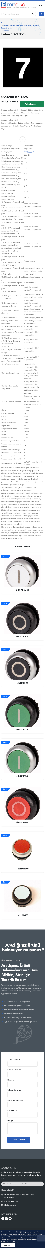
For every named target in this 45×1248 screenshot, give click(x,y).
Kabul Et (7, 1245)
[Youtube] (10, 1218)
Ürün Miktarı (12, 1110)
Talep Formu (30, 104)
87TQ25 (6, 31)
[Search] (33, 14)
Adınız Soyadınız (13, 1059)
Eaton (3, 23)
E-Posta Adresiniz (14, 1070)
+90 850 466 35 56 (11, 1201)
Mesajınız (10, 1121)
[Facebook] (2, 1218)
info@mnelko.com (10, 1205)
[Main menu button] (41, 14)
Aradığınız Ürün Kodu (15, 1100)
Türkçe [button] (39, 5)
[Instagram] (6, 1218)
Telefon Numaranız (14, 1090)
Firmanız (10, 1080)
